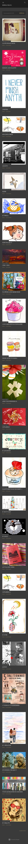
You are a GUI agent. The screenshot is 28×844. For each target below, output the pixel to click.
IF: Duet (5, 536)
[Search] (25, 2)
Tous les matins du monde (12, 792)
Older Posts (22, 830)
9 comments (8, 824)
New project (7, 243)
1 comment (8, 69)
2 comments (8, 45)
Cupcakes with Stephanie (12, 324)
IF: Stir (4, 635)
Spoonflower (7, 134)
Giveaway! (6, 427)
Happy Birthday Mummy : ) (12, 489)
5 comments (8, 136)
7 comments (8, 452)
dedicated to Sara (9, 358)
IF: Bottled (6, 512)
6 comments (8, 429)
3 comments (8, 294)
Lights (5, 166)
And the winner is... (9, 401)
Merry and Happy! (9, 68)
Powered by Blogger (15, 839)
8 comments (8, 636)
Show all (21, 13)
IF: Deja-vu (6, 823)
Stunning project (9, 770)
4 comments (8, 193)
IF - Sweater (6, 745)
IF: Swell (5, 215)
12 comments (8, 217)
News (4, 192)
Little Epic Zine (8, 567)
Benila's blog (7, 5)
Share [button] (3, 45)
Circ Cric (6, 265)
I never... (5, 109)
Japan (4, 667)
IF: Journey (6, 451)
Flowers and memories (11, 292)
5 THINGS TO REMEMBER (11, 705)
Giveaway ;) (6, 592)
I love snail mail (8, 43)
